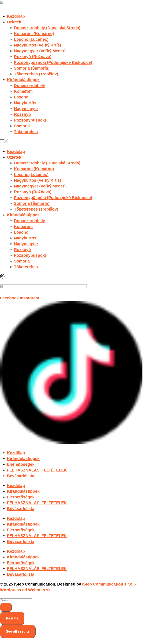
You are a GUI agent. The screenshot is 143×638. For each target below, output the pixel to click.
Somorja (22, 126)
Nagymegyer (26, 108)
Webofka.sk (39, 590)
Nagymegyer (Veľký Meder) (40, 51)
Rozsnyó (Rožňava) (32, 56)
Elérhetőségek (21, 464)
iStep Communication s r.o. (107, 584)
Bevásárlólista (20, 476)
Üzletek (14, 22)
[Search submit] (6, 607)
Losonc (21, 97)
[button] (71, 142)
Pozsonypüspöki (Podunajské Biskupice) (53, 62)
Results (12, 618)
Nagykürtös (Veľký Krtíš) (37, 45)
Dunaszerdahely (29, 85)
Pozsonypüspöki (30, 120)
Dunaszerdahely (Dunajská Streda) (47, 28)
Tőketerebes (26, 131)
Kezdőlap (16, 16)
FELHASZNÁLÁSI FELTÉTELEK (37, 470)
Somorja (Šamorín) (32, 68)
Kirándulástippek (23, 79)
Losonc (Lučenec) (31, 39)
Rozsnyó (22, 114)
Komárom (23, 91)
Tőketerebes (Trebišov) (36, 74)
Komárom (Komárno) (34, 33)
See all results (18, 631)
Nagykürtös (25, 103)
